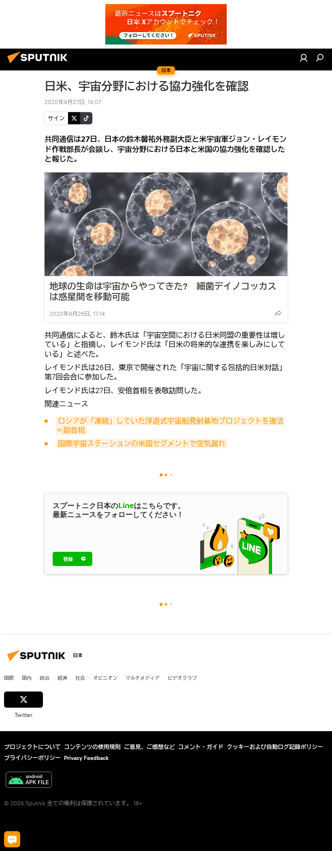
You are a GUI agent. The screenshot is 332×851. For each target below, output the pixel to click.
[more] (278, 313)
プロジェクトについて (32, 747)
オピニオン (105, 677)
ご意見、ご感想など (149, 747)
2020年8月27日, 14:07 (73, 102)
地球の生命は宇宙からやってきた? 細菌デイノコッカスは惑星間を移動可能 (163, 291)
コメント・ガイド (200, 747)
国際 (9, 677)
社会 (80, 677)
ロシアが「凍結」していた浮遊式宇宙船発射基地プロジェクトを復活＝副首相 (170, 425)
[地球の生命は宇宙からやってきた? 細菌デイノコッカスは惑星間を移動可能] (166, 224)
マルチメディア (143, 677)
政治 (44, 677)
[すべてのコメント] (12, 839)
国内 (27, 677)
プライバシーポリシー (32, 758)
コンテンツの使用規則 (92, 747)
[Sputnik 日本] (39, 64)
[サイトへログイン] (304, 57)
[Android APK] (28, 781)
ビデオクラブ (182, 677)
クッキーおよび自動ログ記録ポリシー (275, 747)
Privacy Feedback (86, 758)
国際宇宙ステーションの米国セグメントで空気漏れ (142, 443)
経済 (62, 677)
